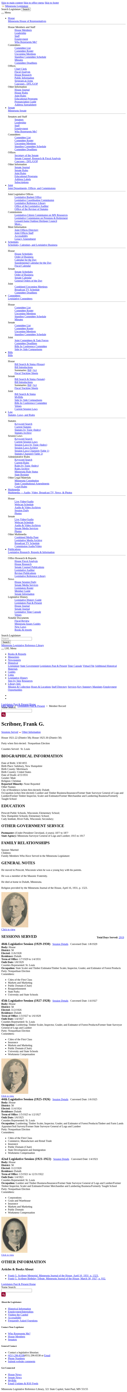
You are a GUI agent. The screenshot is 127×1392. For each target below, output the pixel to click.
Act (35, 370)
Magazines (13, 657)
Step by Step (14, 680)
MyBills (19, 397)
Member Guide (22, 591)
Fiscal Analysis (22, 71)
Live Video (20, 501)
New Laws (20, 626)
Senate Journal (22, 167)
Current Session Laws (26, 409)
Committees (14, 295)
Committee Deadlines (26, 62)
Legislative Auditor (25, 570)
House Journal (22, 89)
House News (14, 1374)
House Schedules (24, 253)
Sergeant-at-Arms (24, 80)
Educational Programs (26, 98)
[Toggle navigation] (2, 13)
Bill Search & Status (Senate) (30, 379)
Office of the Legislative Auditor (31, 206)
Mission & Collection (19, 686)
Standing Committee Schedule (30, 57)
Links (11, 674)
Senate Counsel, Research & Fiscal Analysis (38, 158)
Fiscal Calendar (23, 265)
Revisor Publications (25, 573)
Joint (10, 185)
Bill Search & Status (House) (30, 364)
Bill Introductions (24, 367)
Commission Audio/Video (28, 546)
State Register (22, 474)
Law (10, 412)
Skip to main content (12, 2)
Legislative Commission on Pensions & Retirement (41, 218)
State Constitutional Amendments (32, 483)
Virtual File (88, 666)
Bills (10, 352)
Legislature (14, 666)
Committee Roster (24, 51)
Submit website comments (21, 1361)
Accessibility (21, 236)
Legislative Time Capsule (28, 611)
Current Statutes (23, 426)
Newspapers (14, 660)
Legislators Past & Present (28, 603)
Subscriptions (22, 182)
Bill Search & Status (25, 394)
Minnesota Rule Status (26, 471)
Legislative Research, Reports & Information (31, 552)
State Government (29, 666)
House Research (23, 74)
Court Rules (21, 486)
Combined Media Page (27, 537)
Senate (11, 107)
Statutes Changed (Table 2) (29, 453)
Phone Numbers (16, 1358)
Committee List (23, 48)
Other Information (31, 732)
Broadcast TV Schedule (27, 289)
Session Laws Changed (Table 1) (32, 450)
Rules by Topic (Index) (27, 465)
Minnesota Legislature (16, 6)
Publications (14, 549)
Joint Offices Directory (26, 230)
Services (72, 686)
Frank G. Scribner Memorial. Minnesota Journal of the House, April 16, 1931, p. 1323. (53, 1275)
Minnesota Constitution (27, 480)
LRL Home (7, 706)
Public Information (24, 77)
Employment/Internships (20, 1311)
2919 (121, 937)
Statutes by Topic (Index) (28, 429)
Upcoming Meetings (25, 54)
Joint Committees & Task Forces (31, 340)
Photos (18, 513)
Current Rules (22, 462)
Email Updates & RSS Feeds (23, 1383)
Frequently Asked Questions (23, 1320)
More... (18, 224)
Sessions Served (9, 732)
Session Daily (22, 510)
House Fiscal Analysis (26, 561)
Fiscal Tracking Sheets (26, 373)
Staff (17, 36)
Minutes (19, 60)
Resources (27, 680)
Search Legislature (11, 9)
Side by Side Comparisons (28, 349)
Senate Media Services (26, 528)
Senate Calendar (23, 277)
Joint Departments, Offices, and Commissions (32, 188)
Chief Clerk (21, 68)
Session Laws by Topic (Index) (31, 444)
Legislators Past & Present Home (18, 704)
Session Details (60, 944)
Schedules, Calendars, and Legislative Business (32, 244)
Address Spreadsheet (25, 104)
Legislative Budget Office (28, 197)
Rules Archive (22, 468)
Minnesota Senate (17, 110)
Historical (13, 663)
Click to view (8, 929)
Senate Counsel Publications (29, 567)
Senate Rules (21, 170)
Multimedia (14, 489)
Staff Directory (59, 686)
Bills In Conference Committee (31, 346)
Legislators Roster (24, 588)
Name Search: (8, 1287)
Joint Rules (20, 95)
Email (47, 1355)
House (11, 18)
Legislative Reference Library (30, 203)
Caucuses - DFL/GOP (26, 83)
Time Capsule (75, 666)
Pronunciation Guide (25, 101)
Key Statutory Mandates (90, 686)
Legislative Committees (20, 298)
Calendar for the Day (26, 259)
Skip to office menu (33, 2)
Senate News (15, 1377)
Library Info (14, 683)
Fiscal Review (22, 620)
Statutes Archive (23, 432)
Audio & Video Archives (28, 507)
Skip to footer (52, 2)
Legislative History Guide (28, 600)
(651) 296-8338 (16, 1355)
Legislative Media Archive (28, 540)
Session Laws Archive (26, 447)
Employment (21, 39)
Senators (19, 119)
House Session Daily (25, 582)
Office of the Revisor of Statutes (31, 209)
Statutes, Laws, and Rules (21, 415)
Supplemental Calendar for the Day (33, 262)
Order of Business (24, 256)
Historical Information (19, 1308)
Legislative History (18, 677)
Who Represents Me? (26, 42)
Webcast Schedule (24, 504)
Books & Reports (17, 654)
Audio (30, 501)
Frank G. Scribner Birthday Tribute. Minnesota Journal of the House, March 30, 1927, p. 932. (57, 1278)
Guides (11, 671)
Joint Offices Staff (24, 233)
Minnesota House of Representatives (27, 21)
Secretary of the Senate (27, 155)
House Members (23, 30)
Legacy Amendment (25, 239)
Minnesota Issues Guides (28, 623)
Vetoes (18, 406)
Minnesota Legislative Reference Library (22, 645)
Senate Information (24, 594)
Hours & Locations (41, 686)
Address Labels (23, 179)
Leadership (20, 33)
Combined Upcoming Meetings (31, 286)
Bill (29, 370)
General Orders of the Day (28, 280)
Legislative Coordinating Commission (34, 200)
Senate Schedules (24, 271)
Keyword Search (23, 424)
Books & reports (23, 629)
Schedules (13, 242)
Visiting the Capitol (18, 1314)
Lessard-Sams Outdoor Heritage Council (36, 221)
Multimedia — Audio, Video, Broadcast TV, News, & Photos (40, 492)
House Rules (21, 92)
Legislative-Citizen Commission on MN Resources (41, 215)
